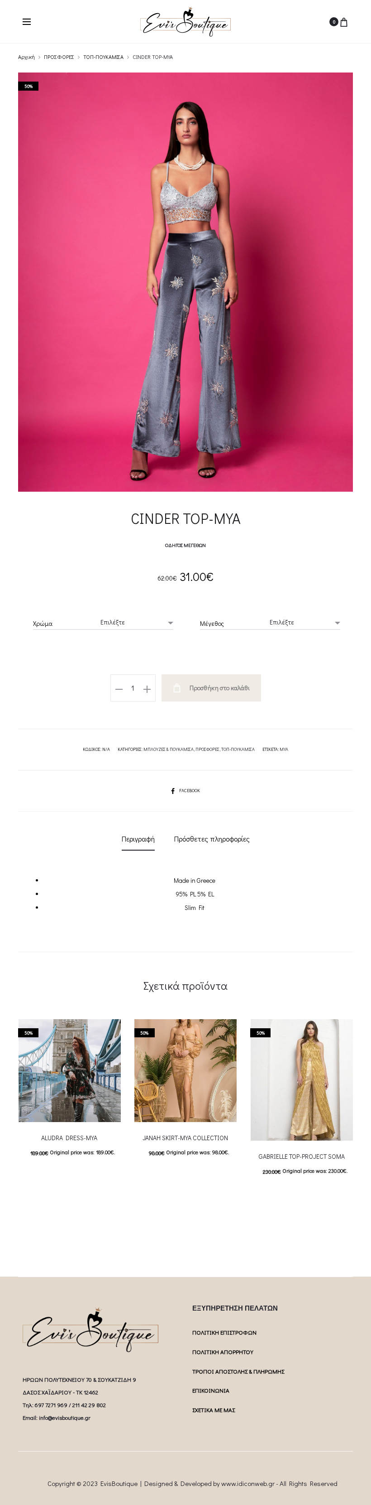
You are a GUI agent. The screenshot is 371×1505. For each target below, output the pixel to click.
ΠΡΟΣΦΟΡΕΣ (59, 56)
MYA (284, 749)
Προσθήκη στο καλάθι (219, 687)
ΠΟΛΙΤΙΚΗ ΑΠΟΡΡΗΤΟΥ (222, 1351)
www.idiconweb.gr (248, 1483)
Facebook (189, 791)
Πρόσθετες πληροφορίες (212, 838)
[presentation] (23, 1071)
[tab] (138, 839)
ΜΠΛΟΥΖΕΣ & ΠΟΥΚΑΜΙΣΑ (168, 749)
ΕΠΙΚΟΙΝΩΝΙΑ (210, 1390)
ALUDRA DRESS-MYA (69, 1137)
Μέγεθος (212, 623)
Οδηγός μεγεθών (185, 545)
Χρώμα (42, 623)
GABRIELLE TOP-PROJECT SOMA (302, 1156)
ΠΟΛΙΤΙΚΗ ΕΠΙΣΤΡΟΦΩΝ (224, 1332)
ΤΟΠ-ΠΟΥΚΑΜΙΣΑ (103, 56)
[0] (343, 22)
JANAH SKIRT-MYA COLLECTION (185, 1137)
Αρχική (26, 56)
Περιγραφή (138, 838)
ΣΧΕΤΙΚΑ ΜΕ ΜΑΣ (213, 1409)
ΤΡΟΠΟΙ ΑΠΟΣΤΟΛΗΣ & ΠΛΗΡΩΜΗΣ (238, 1371)
